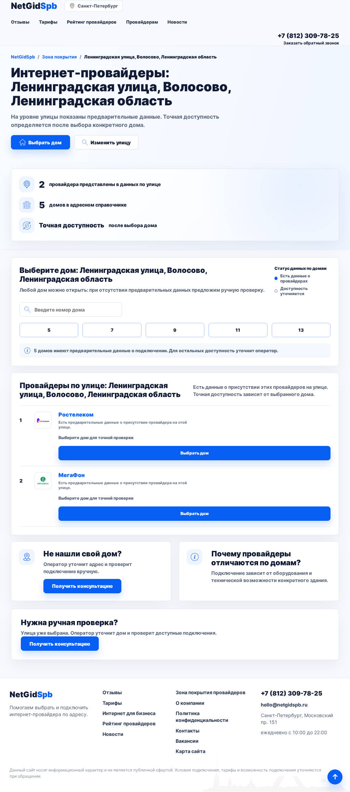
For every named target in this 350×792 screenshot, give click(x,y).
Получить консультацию (82, 586)
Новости (177, 22)
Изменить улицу (111, 142)
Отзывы (20, 22)
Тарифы (48, 22)
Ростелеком (75, 414)
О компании (190, 703)
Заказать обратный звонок (311, 42)
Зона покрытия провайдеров (210, 692)
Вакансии (187, 741)
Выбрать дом (45, 142)
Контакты (187, 731)
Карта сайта (190, 751)
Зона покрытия (59, 57)
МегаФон (71, 475)
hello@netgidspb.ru (284, 705)
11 (237, 330)
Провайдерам (142, 22)
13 (301, 330)
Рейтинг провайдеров (92, 22)
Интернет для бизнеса (129, 713)
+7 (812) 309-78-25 (291, 693)
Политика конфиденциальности (202, 716)
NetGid (34, 6)
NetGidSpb (23, 57)
